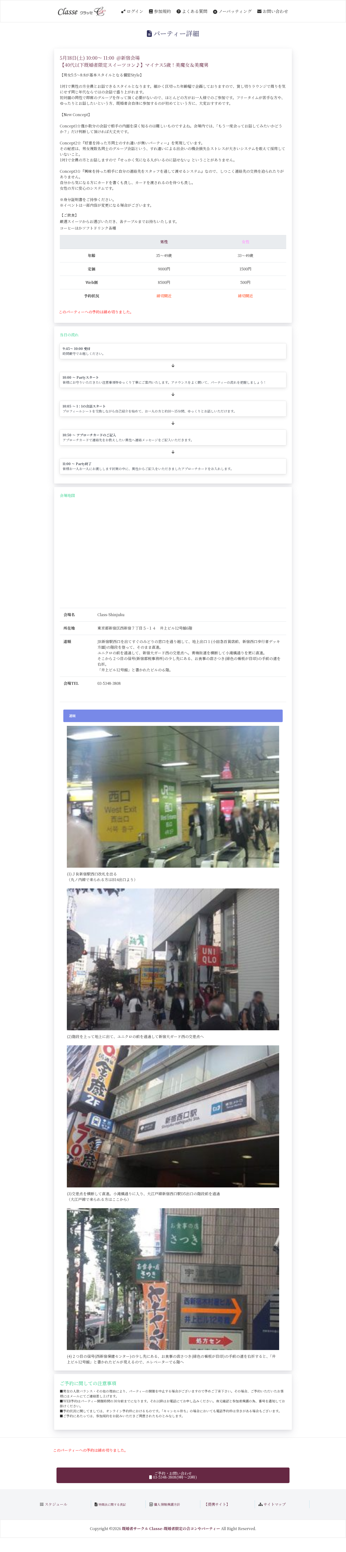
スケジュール (56, 1504)
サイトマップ (275, 1504)
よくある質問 (194, 11)
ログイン (134, 11)
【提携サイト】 (217, 1504)
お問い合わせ (275, 11)
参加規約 (162, 11)
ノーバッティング (234, 11)
